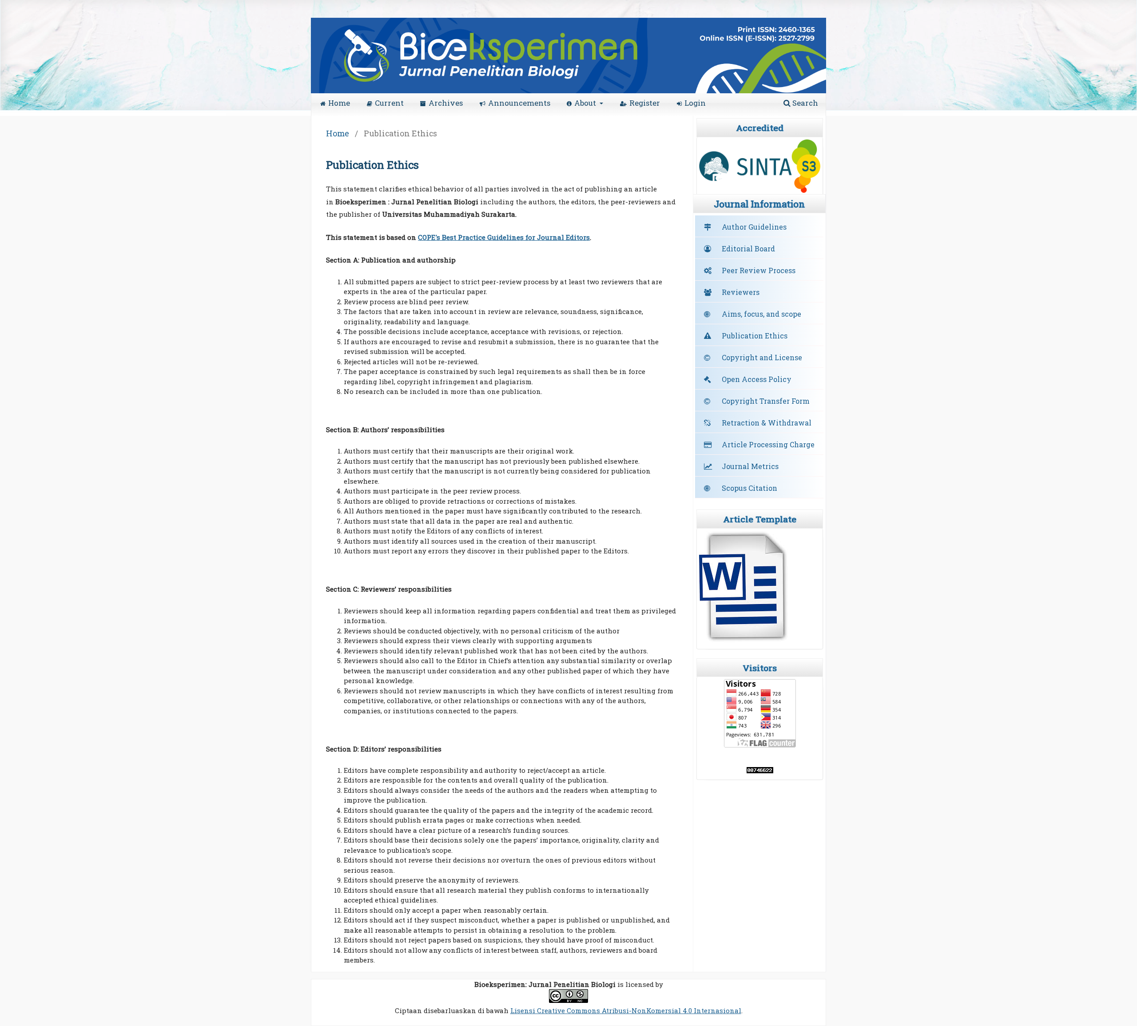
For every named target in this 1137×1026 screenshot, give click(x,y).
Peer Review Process (758, 270)
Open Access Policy (756, 379)
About (586, 103)
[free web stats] (760, 771)
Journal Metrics (750, 466)
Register (644, 103)
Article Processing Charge (768, 444)
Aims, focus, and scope (761, 313)
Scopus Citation (749, 488)
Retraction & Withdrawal (766, 422)
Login (695, 103)
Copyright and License (762, 357)
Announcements (519, 103)
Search (804, 103)
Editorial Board (748, 248)
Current (389, 103)
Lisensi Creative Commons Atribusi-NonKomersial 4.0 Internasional (625, 1010)
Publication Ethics (754, 335)
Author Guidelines (754, 226)
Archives (446, 103)
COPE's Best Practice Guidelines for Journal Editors (504, 237)
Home (339, 103)
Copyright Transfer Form (766, 401)
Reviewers (740, 292)
